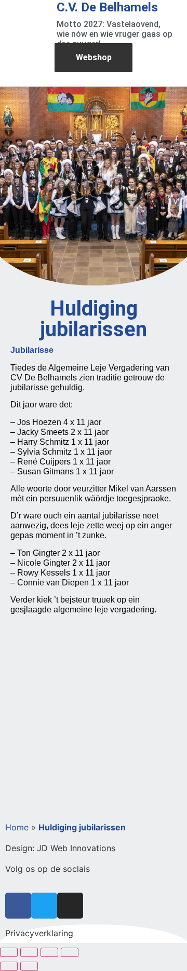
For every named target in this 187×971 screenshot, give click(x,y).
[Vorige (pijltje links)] (9, 966)
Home (17, 827)
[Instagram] (70, 906)
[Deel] (49, 952)
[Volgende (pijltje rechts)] (29, 966)
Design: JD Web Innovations (60, 848)
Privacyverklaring (39, 933)
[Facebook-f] (18, 906)
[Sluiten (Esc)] (69, 952)
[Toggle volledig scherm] (29, 952)
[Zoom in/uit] (9, 952)
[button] (168, 66)
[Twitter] (44, 906)
